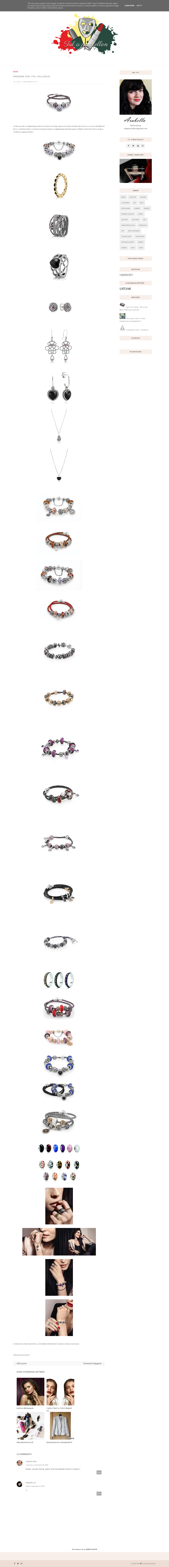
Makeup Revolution (128, 225)
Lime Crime (135, 219)
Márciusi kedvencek (25, 1442)
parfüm (140, 242)
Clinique (143, 197)
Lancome (124, 219)
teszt (133, 247)
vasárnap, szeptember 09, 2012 (37, 1465)
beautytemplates (150, 1564)
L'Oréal (140, 214)
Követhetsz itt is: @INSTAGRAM (84, 1549)
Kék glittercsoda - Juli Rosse (137, 330)
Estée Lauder (125, 208)
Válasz (99, 1472)
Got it (139, 6)
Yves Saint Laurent (127, 242)
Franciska (31, 1461)
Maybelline (143, 225)
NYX (122, 231)
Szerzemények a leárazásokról (59, 1442)
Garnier (137, 208)
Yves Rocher (140, 236)
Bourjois (133, 197)
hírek (15, 71)
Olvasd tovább (135, 173)
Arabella (18, 82)
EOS (134, 202)
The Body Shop (126, 236)
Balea (123, 197)
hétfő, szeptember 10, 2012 (35, 1486)
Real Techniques (133, 231)
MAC (144, 219)
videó (141, 247)
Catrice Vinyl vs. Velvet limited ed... (59, 1409)
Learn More (129, 6)
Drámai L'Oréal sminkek (136, 168)
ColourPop (125, 202)
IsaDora (146, 208)
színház (124, 247)
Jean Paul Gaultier (127, 214)
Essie (141, 202)
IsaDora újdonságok (25, 1408)
